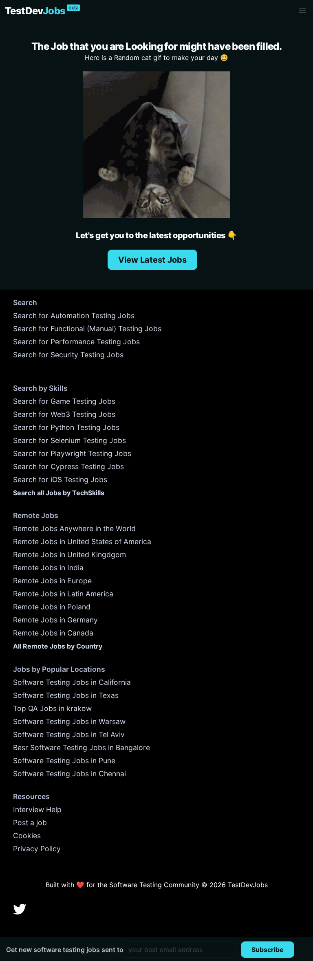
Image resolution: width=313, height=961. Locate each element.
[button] (302, 10)
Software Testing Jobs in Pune (64, 760)
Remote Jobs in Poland (51, 606)
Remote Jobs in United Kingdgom (69, 554)
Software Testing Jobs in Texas (66, 695)
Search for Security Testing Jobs (68, 354)
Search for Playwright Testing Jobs (72, 453)
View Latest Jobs (152, 260)
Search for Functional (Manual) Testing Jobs (87, 328)
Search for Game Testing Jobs (64, 401)
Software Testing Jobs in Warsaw (69, 721)
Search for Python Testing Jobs (66, 427)
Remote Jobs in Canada (53, 633)
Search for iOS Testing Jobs (60, 479)
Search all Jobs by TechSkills (58, 493)
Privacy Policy (37, 848)
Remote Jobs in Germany (55, 620)
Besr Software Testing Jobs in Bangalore (81, 747)
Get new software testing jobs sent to (64, 950)
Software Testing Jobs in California (72, 682)
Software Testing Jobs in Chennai (69, 773)
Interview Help (37, 809)
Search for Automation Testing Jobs (73, 315)
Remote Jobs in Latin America (63, 593)
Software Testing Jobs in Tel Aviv (69, 734)
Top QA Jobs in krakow (52, 708)
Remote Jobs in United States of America (82, 541)
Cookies (27, 835)
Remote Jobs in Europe (52, 580)
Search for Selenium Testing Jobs (69, 440)
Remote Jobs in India (48, 567)
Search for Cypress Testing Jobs (68, 466)
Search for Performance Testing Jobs (76, 341)
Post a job (30, 822)
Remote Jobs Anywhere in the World (74, 528)
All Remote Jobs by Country (57, 646)
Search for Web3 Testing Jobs (64, 414)
